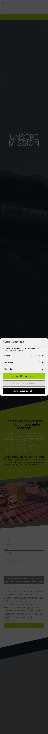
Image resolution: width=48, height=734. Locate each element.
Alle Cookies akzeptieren (24, 376)
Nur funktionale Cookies (24, 383)
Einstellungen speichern (24, 390)
